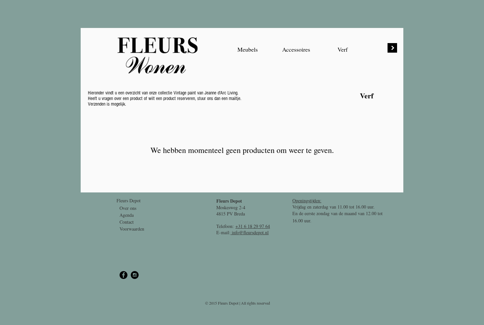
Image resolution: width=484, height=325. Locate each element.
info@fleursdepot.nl (249, 232)
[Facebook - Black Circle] (123, 275)
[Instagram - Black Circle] (135, 275)
